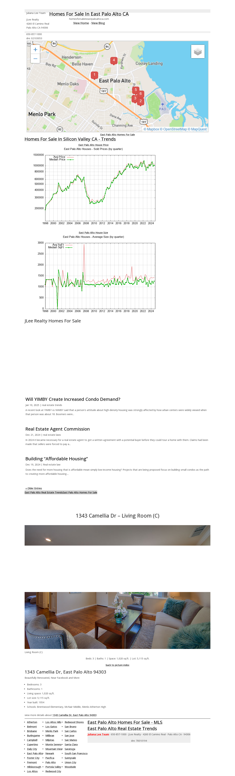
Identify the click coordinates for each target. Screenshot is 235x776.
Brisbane (32, 731)
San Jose (69, 735)
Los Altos (32, 771)
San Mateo (71, 740)
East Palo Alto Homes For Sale (117, 134)
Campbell (32, 740)
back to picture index (117, 665)
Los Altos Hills (53, 722)
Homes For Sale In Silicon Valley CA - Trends (70, 139)
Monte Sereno (53, 744)
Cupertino (32, 744)
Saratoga (70, 749)
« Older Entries (33, 488)
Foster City (33, 757)
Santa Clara (71, 744)
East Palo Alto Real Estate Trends (44, 492)
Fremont (32, 762)
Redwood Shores (74, 722)
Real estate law (51, 464)
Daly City (32, 749)
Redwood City (53, 771)
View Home (81, 23)
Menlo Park (51, 731)
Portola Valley (53, 766)
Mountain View (53, 749)
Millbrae (49, 735)
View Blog (98, 23)
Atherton (32, 722)
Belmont (32, 726)
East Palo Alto (35, 753)
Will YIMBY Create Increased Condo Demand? (72, 399)
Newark (49, 753)
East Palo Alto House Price (93, 144)
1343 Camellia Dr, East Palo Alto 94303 (74, 715)
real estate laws (52, 434)
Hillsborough (34, 766)
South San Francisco (76, 753)
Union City (70, 762)
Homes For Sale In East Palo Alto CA (89, 13)
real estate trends (52, 405)
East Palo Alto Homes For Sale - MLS (125, 722)
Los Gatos (51, 726)
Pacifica (49, 757)
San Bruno (70, 726)
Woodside (70, 766)
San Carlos (71, 731)
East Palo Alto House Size (93, 232)
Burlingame (33, 735)
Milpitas (49, 740)
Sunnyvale (70, 757)
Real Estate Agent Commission (57, 429)
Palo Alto (50, 762)
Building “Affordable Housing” (56, 458)
